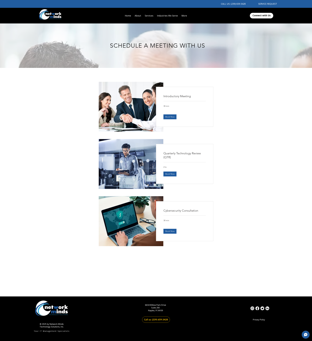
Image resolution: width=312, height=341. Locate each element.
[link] (184, 96)
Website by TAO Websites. (155, 333)
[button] (149, 15)
